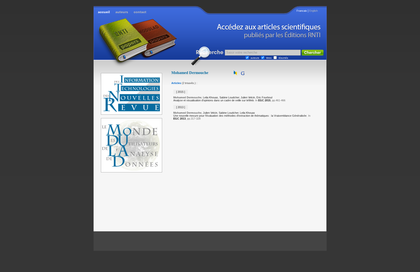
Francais (302, 10)
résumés (283, 57)
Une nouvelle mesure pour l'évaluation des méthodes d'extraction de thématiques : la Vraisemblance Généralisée (240, 115)
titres (268, 57)
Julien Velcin (248, 97)
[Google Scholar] (243, 74)
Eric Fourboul (264, 97)
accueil (104, 12)
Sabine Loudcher (229, 97)
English (313, 10)
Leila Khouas (210, 97)
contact (140, 12)
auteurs (121, 12)
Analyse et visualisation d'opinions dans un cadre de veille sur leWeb (213, 100)
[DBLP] (235, 74)
